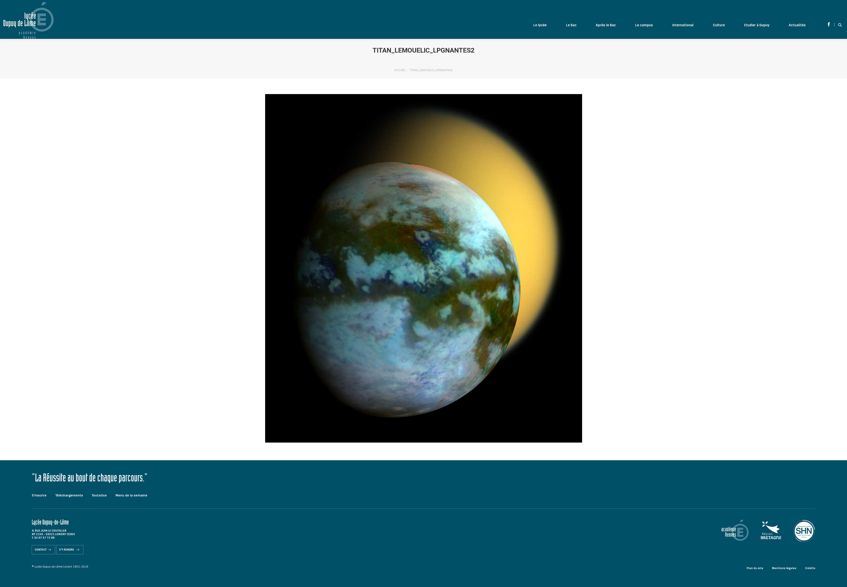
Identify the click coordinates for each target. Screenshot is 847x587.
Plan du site (755, 568)
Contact (41, 549)
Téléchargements (69, 495)
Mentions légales (784, 568)
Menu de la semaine (131, 495)
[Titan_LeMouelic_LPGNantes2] (423, 268)
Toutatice (99, 495)
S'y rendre (67, 549)
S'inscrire (39, 495)
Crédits (810, 568)
